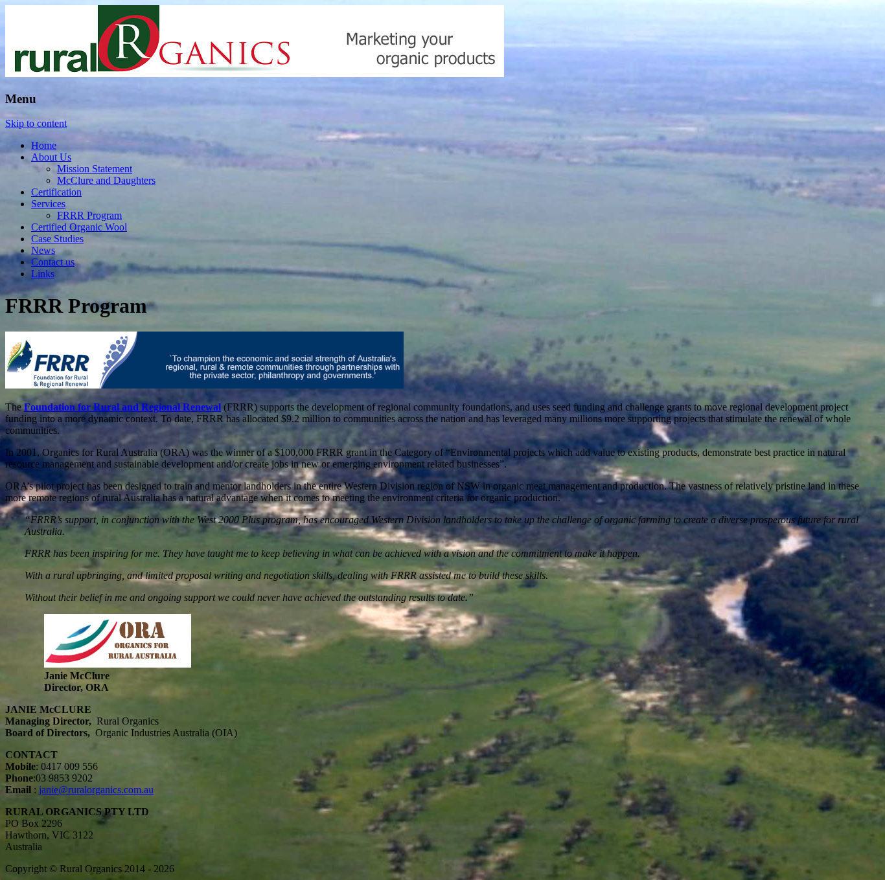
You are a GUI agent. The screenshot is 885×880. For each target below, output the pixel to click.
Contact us (53, 261)
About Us (51, 157)
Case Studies (57, 238)
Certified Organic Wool (79, 226)
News (43, 250)
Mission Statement (94, 168)
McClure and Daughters (106, 180)
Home (43, 145)
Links (42, 273)
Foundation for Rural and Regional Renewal (122, 406)
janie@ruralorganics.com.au (96, 789)
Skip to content (36, 123)
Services (48, 203)
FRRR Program (89, 215)
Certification (56, 191)
